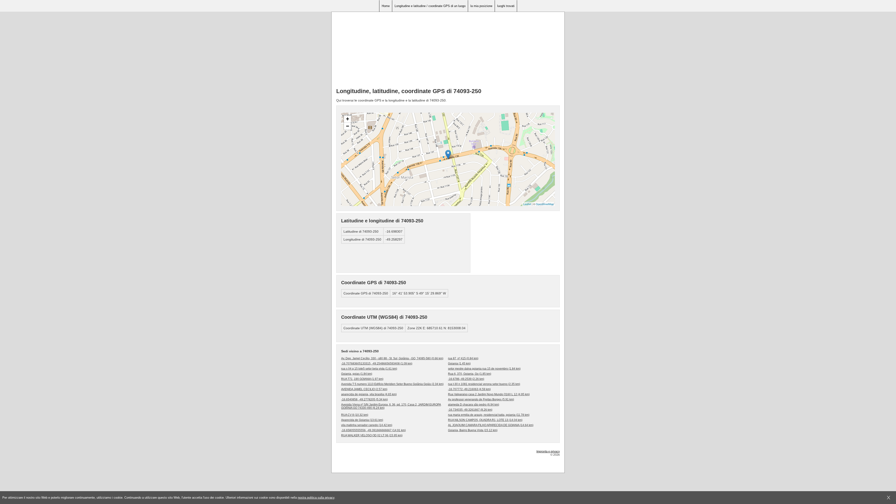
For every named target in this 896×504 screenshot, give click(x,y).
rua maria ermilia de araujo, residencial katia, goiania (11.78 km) (488, 414)
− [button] (347, 126)
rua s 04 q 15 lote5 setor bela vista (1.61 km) (369, 368)
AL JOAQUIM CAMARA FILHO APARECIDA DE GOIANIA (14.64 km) (490, 425)
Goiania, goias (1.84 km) (356, 373)
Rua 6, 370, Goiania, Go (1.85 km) (469, 373)
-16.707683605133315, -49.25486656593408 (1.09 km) (376, 363)
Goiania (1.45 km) (459, 363)
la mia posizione (481, 6)
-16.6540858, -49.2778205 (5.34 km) (364, 399)
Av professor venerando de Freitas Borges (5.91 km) (481, 399)
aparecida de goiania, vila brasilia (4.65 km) (369, 394)
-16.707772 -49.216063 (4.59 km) (469, 389)
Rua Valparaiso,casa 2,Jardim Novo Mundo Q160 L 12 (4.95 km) (489, 394)
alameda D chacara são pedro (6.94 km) (473, 404)
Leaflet (527, 204)
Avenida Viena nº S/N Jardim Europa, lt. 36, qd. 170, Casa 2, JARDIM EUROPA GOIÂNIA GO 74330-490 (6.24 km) (391, 406)
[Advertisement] (448, 51)
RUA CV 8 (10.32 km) (354, 414)
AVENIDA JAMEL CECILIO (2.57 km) (364, 389)
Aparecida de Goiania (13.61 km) (362, 420)
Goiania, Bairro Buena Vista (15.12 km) (472, 430)
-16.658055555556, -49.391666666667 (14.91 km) (373, 430)
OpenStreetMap (545, 204)
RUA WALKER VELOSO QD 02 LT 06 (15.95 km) (371, 435)
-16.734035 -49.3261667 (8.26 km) (470, 409)
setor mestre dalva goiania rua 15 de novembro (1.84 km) (484, 368)
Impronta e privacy (548, 451)
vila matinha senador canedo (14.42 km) (366, 425)
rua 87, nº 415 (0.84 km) (463, 358)
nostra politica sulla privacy (316, 497)
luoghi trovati (505, 6)
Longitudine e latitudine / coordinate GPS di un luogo (430, 6)
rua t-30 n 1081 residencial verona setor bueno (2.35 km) (484, 384)
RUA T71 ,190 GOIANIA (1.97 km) (362, 379)
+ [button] (347, 119)
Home (386, 6)
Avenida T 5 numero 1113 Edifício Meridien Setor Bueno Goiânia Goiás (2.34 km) (392, 384)
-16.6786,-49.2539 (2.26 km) (466, 379)
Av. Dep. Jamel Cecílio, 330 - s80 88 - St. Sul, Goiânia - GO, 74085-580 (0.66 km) (392, 358)
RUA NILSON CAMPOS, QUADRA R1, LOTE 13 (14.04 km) (485, 420)
